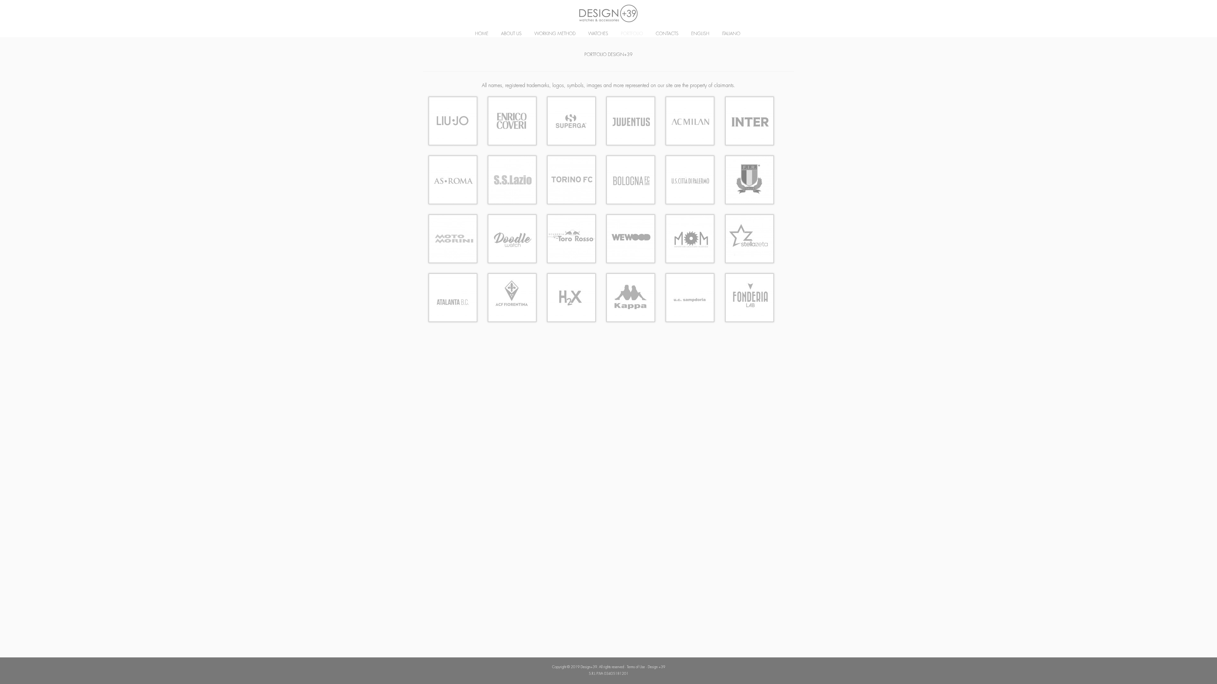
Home (481, 33)
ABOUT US (511, 33)
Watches (598, 33)
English (700, 33)
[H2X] (571, 297)
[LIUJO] (452, 120)
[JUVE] (630, 120)
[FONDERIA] (749, 297)
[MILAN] (690, 120)
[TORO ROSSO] (571, 238)
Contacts (667, 33)
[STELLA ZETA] (749, 238)
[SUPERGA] (571, 120)
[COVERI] (512, 120)
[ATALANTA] (452, 297)
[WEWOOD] (630, 238)
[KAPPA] (630, 297)
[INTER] (749, 120)
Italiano (731, 33)
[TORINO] (571, 179)
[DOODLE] (512, 238)
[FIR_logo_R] (749, 179)
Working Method (555, 33)
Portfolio (632, 33)
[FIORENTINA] (512, 297)
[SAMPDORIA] (690, 297)
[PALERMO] (690, 179)
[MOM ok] (690, 238)
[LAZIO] (512, 179)
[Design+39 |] (608, 13)
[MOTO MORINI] (452, 238)
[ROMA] (452, 179)
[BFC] (630, 179)
